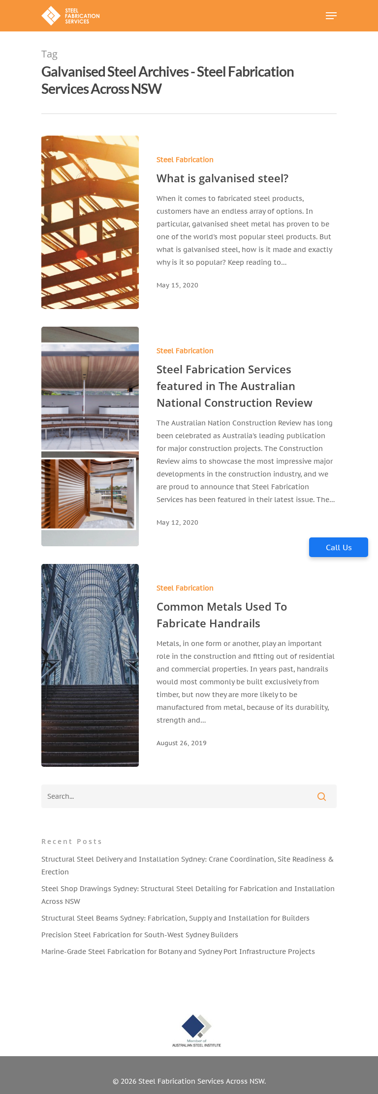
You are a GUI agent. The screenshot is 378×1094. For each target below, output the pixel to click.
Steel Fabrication (185, 159)
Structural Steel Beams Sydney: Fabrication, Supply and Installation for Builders (175, 918)
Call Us (339, 547)
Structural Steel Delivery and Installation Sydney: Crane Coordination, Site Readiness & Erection (187, 865)
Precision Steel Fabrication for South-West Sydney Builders (139, 934)
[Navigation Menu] (331, 16)
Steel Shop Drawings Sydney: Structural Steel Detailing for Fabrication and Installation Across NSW (188, 895)
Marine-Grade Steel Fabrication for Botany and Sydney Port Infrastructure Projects (178, 951)
